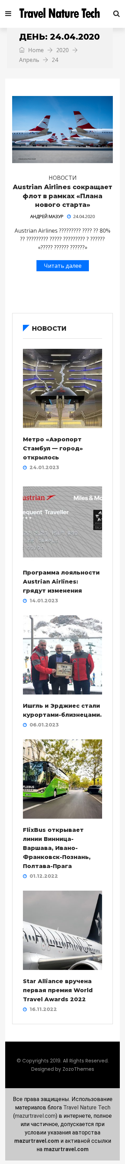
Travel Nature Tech (86, 1107)
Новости (63, 177)
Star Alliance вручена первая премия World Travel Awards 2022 (58, 990)
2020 (62, 50)
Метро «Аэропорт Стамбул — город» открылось (53, 448)
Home (35, 50)
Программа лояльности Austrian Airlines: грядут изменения (61, 581)
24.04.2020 (84, 216)
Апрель (29, 60)
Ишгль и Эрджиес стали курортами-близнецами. (62, 710)
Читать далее (63, 266)
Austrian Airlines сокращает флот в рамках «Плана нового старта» (62, 195)
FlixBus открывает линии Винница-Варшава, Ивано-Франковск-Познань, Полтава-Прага (57, 848)
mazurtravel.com (35, 1116)
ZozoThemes (78, 1069)
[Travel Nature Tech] (62, 14)
